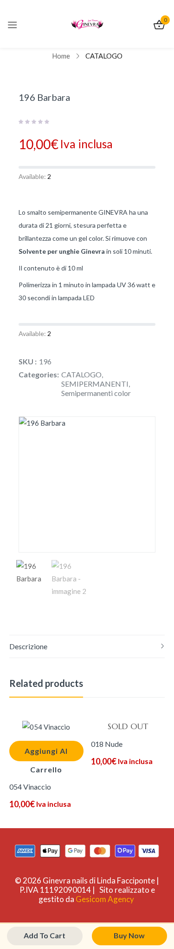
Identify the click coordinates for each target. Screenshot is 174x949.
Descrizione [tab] (28, 646)
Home (61, 56)
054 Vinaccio (30, 786)
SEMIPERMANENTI (95, 383)
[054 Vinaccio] (46, 726)
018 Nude (106, 743)
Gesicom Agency (105, 899)
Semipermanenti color (96, 393)
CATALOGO (103, 56)
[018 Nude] (128, 726)
